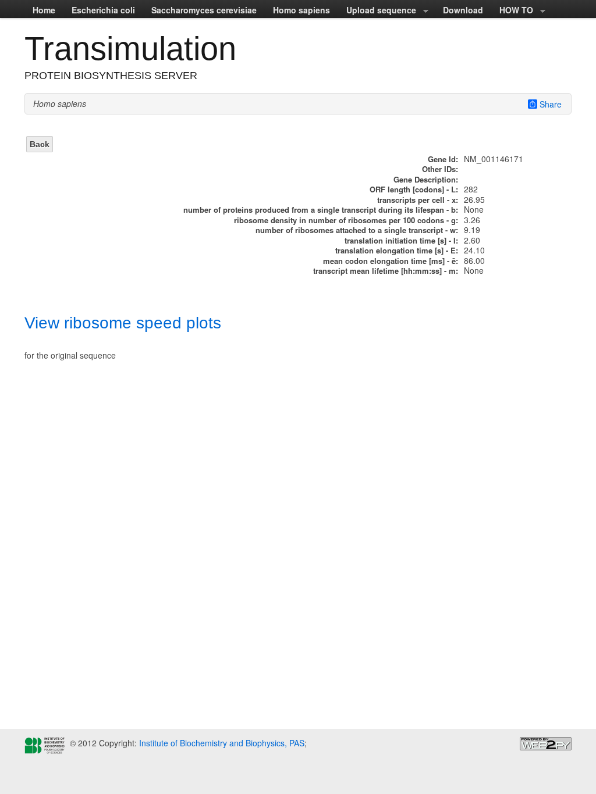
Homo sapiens (301, 10)
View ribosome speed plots (122, 323)
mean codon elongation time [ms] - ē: (390, 260)
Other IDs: (440, 168)
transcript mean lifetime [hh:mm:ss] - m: (385, 270)
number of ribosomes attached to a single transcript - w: (357, 229)
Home (44, 10)
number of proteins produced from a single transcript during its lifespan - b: (320, 209)
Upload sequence (377, 11)
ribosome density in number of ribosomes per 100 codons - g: (346, 220)
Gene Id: (443, 158)
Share (551, 104)
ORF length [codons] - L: (414, 189)
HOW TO (512, 11)
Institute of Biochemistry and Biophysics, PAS (220, 743)
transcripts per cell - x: (417, 199)
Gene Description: (425, 179)
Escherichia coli (103, 10)
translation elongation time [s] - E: (396, 250)
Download (463, 10)
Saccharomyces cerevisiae (204, 10)
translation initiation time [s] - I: (401, 240)
